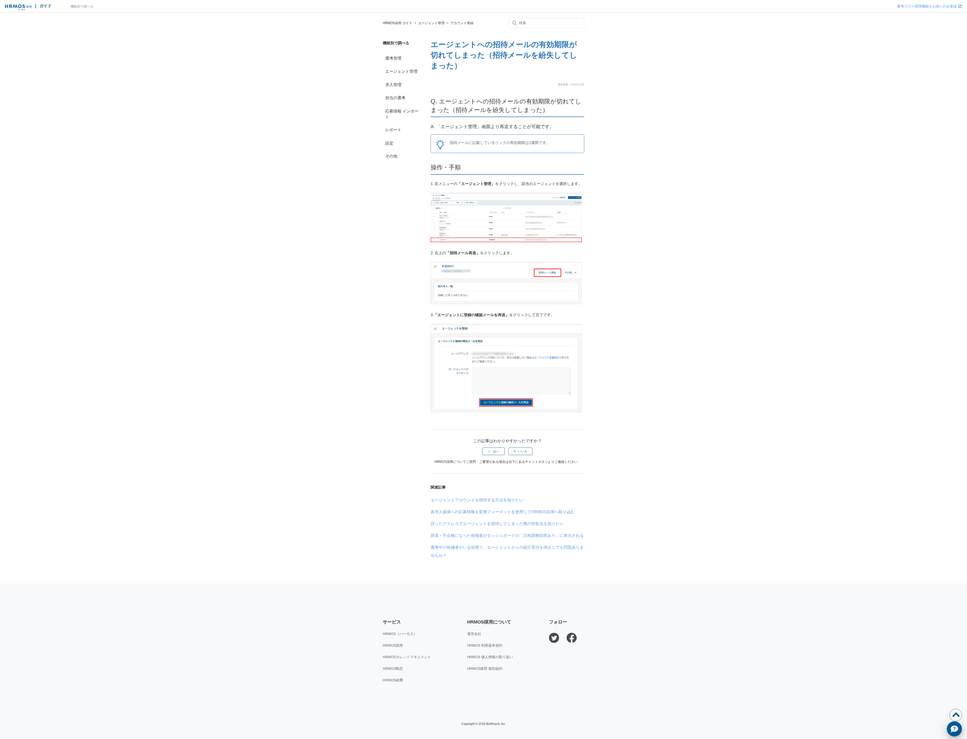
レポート (393, 130)
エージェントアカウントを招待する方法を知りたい (477, 500)
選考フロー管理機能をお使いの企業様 (927, 6)
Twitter (554, 638)
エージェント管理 (431, 23)
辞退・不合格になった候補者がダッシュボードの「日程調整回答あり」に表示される (507, 535)
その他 (391, 156)
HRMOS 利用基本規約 (484, 645)
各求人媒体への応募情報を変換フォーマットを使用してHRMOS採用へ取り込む (503, 512)
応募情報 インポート (402, 114)
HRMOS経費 (393, 680)
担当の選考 (395, 98)
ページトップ (955, 715)
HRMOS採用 (393, 645)
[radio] (493, 451)
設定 (389, 143)
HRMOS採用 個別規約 (484, 669)
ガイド (46, 6)
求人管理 (393, 85)
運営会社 (474, 634)
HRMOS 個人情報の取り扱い (490, 657)
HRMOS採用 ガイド (397, 23)
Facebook (572, 638)
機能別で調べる (82, 6)
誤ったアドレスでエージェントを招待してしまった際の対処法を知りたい (497, 524)
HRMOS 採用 (18, 8)
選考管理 (393, 58)
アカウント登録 (462, 23)
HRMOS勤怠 (393, 669)
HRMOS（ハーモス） (400, 634)
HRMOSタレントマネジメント (407, 657)
